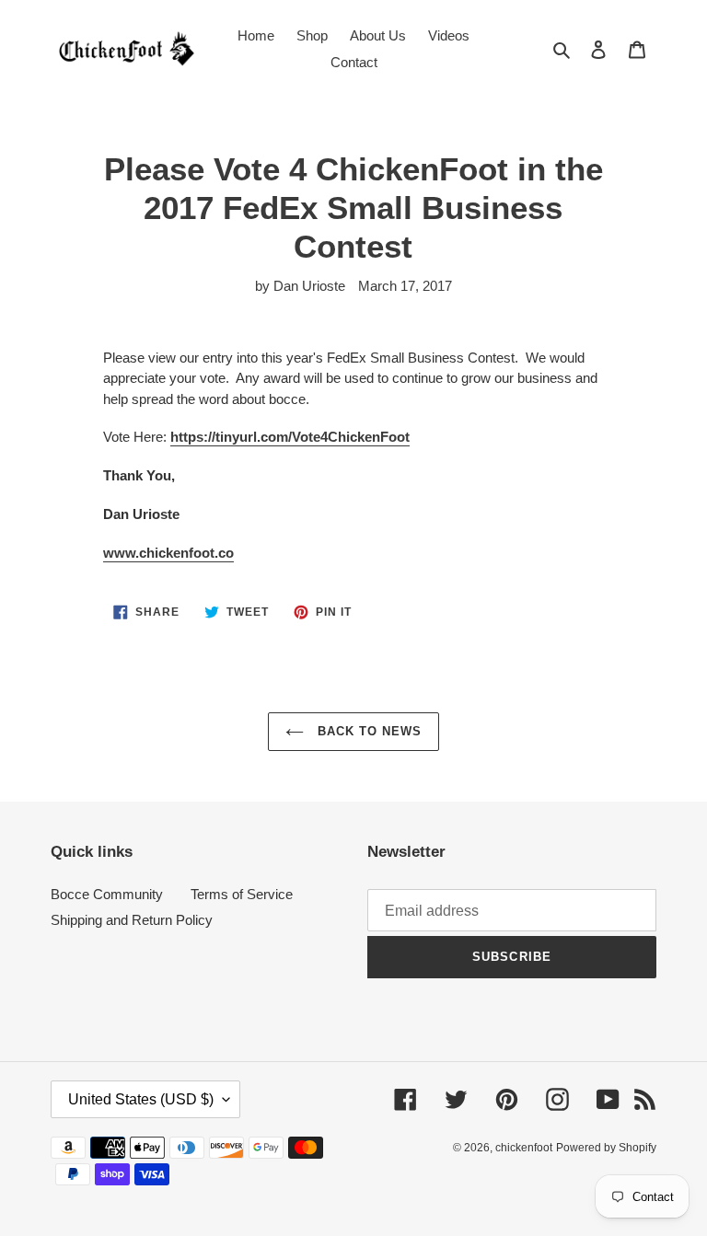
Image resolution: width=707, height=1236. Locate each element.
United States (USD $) (141, 1099)
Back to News (368, 731)
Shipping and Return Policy (132, 920)
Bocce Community (107, 894)
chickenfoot (523, 1147)
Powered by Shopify (606, 1147)
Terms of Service (242, 894)
